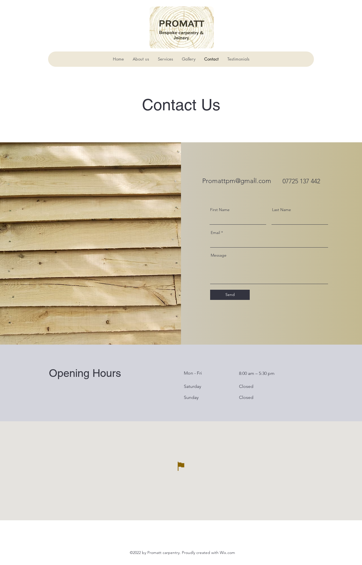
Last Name (281, 210)
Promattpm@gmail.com (236, 181)
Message (219, 255)
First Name (220, 210)
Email (215, 233)
